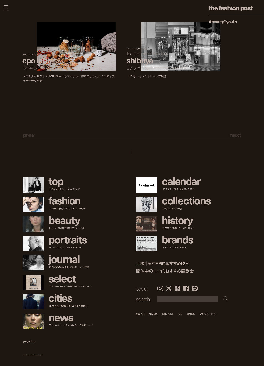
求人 (180, 314)
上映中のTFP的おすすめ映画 (162, 263)
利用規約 (191, 314)
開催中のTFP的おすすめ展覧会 (165, 271)
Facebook (186, 288)
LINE (195, 288)
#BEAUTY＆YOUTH (223, 21)
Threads (177, 288)
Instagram (160, 288)
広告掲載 (153, 314)
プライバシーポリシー (209, 314)
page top (29, 341)
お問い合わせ (168, 314)
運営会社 (140, 314)
